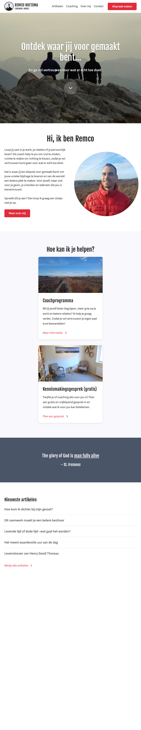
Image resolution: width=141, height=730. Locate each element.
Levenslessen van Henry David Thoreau (31, 553)
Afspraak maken (122, 6)
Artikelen (57, 6)
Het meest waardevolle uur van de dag (31, 542)
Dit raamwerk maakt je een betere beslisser (34, 520)
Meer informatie (53, 333)
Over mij (86, 6)
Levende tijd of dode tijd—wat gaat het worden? (37, 531)
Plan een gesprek (53, 416)
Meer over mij (17, 213)
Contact (98, 6)
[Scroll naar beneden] (70, 88)
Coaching (72, 6)
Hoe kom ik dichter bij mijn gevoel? (28, 509)
